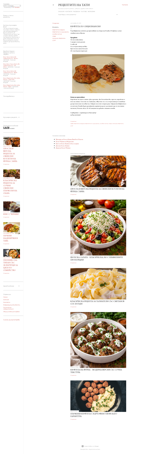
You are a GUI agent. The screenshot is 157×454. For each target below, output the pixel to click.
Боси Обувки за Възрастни (65, 141)
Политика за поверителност (8, 308)
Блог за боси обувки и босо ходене (67, 144)
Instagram (91, 11)
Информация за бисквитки (11, 305)
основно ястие (57, 34)
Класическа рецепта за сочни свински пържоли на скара (10, 186)
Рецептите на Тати (74, 5)
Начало (5, 297)
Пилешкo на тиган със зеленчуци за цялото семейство (10, 265)
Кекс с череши (11, 214)
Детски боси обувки (62, 146)
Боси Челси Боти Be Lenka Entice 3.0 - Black (10, 71)
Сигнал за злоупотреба (11, 320)
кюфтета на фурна (58, 30)
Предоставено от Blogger (91, 446)
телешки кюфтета (58, 38)
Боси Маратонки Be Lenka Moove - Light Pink (11, 78)
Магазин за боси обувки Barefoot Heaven (69, 139)
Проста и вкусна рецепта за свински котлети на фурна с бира (10, 154)
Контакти (68, 11)
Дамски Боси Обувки (63, 148)
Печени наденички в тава (10, 238)
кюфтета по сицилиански (60, 32)
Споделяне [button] (55, 23)
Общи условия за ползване (11, 311)
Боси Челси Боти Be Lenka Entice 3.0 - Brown (10, 57)
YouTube (84, 11)
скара (54, 36)
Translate (17, 7)
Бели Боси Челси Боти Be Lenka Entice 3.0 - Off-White (11, 65)
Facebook (76, 11)
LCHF (54, 40)
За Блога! (61, 11)
